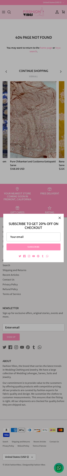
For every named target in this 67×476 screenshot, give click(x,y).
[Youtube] (33, 256)
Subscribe (33, 247)
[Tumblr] (42, 256)
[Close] (59, 217)
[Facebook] (24, 256)
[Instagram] (29, 256)
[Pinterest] (38, 256)
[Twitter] (20, 256)
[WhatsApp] (47, 256)
